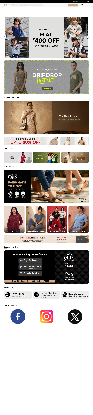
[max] (7, 5)
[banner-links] (46, 141)
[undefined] (81, 1)
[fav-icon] (82, 4)
